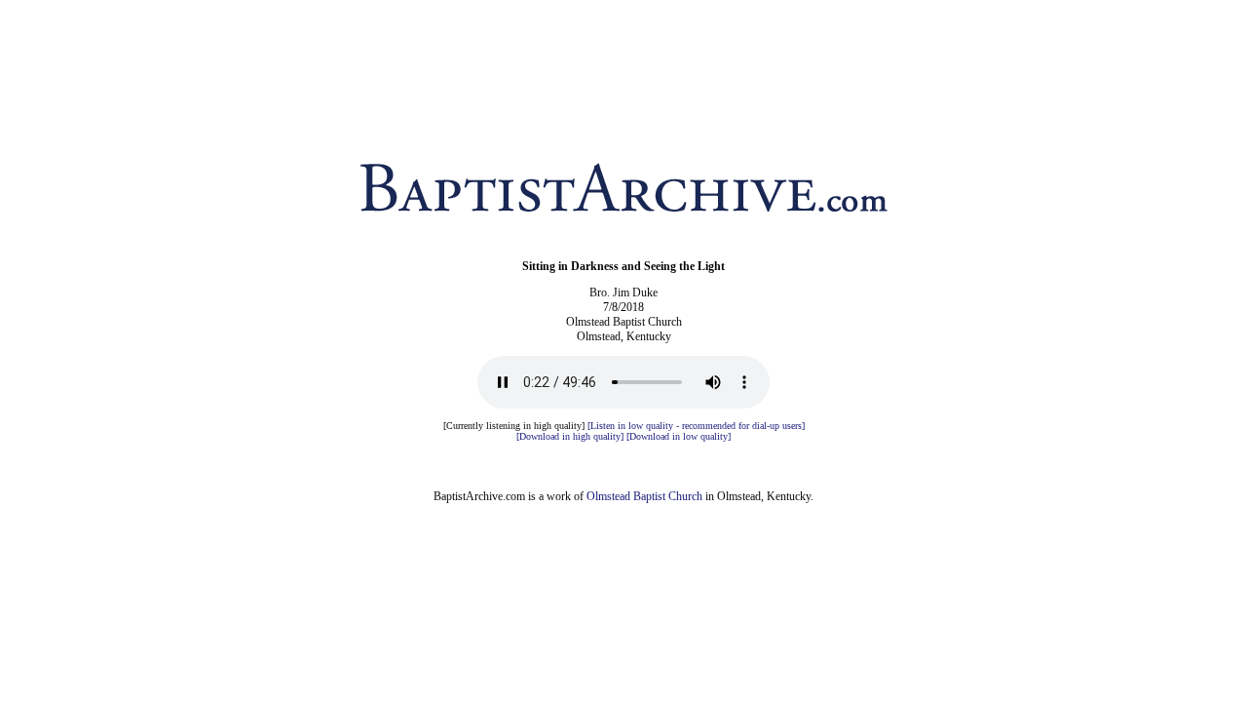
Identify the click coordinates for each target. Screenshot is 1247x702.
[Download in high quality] (570, 436)
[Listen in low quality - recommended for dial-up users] (696, 425)
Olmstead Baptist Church (644, 496)
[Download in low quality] (678, 436)
